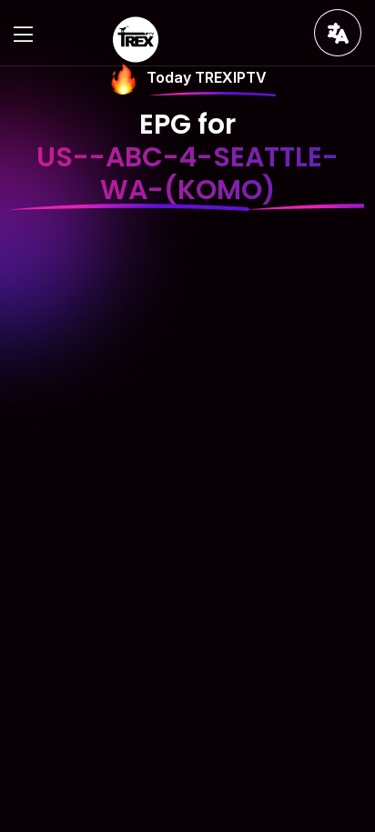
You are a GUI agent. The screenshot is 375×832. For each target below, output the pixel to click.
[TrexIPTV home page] (135, 38)
